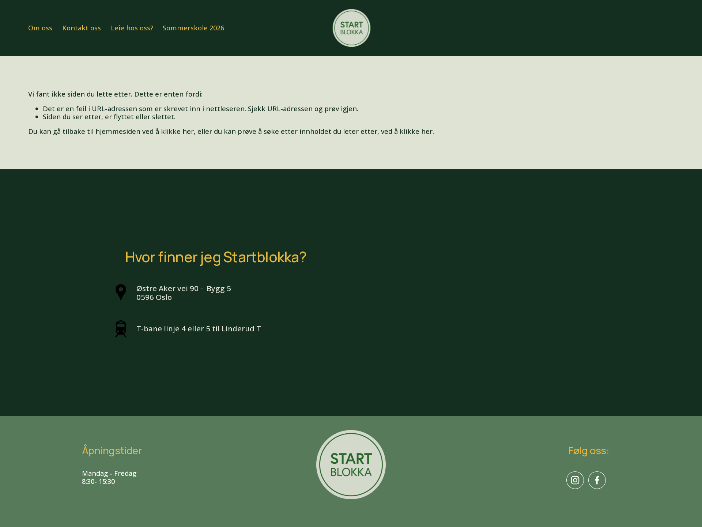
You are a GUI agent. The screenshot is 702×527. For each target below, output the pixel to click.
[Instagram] (575, 480)
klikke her (177, 131)
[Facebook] (597, 480)
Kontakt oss (81, 28)
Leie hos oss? (132, 28)
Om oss (40, 28)
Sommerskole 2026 (193, 28)
